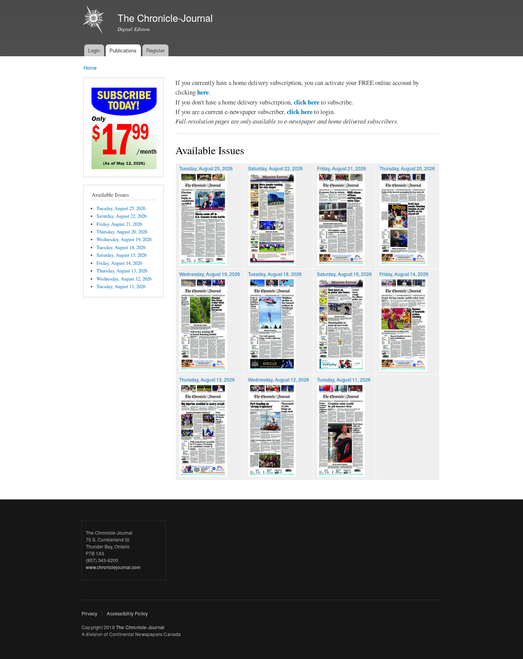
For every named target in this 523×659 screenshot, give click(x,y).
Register (155, 50)
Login (94, 50)
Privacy (89, 613)
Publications (123, 50)
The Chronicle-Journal (140, 627)
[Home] (95, 20)
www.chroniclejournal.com (113, 567)
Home (89, 67)
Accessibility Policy (127, 613)
